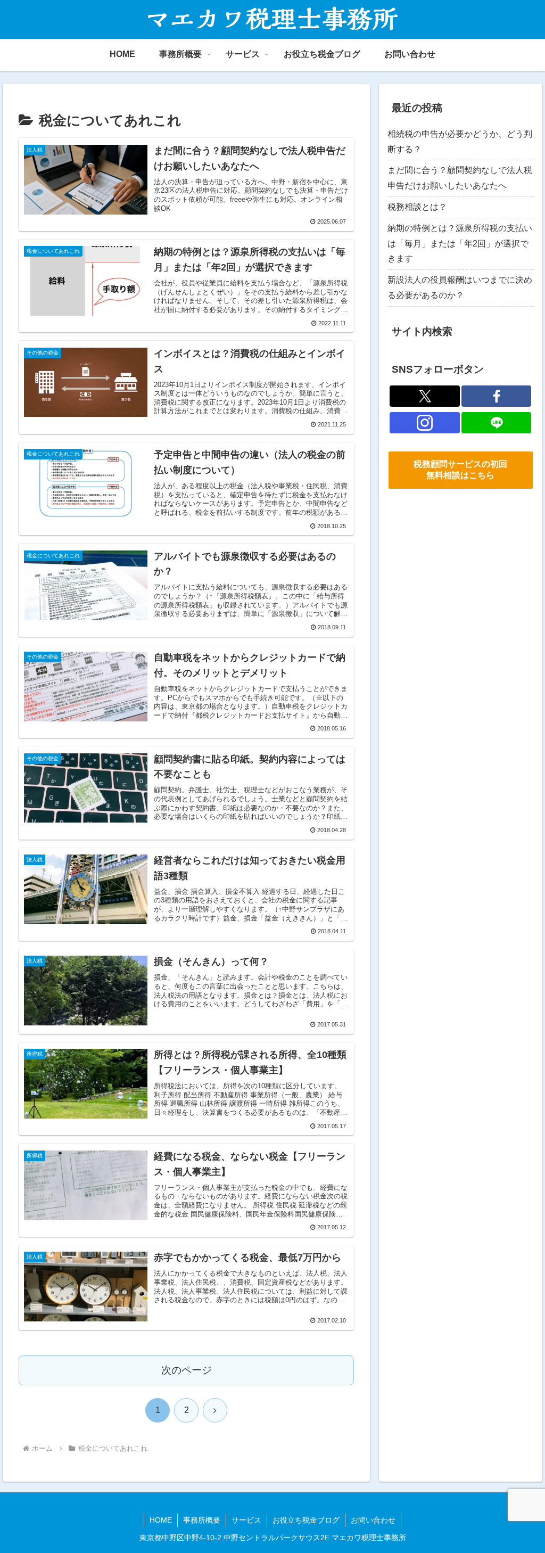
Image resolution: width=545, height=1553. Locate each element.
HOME (161, 1520)
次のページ (186, 1370)
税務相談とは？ (417, 206)
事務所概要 (201, 1520)
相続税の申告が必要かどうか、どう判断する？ (459, 141)
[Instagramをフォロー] (425, 422)
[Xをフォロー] (425, 396)
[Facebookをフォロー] (496, 396)
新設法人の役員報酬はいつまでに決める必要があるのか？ (459, 287)
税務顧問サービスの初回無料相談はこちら (460, 469)
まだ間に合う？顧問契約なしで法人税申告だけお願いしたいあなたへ (459, 178)
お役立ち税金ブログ (306, 1520)
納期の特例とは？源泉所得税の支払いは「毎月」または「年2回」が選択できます (459, 244)
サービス (246, 1520)
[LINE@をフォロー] (496, 422)
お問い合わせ (373, 1520)
